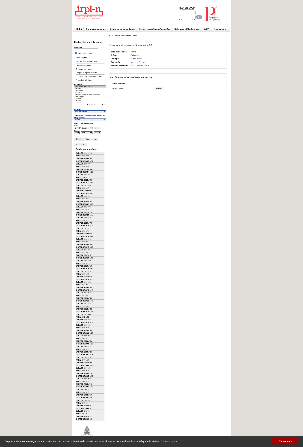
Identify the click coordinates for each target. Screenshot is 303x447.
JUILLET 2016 (81, 261)
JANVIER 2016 (82, 266)
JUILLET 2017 (81, 250)
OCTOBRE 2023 (82, 183)
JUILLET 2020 (81, 218)
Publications (220, 29)
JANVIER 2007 (82, 363)
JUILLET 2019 (81, 228)
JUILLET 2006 (81, 368)
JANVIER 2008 (82, 352)
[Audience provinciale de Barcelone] (90, 95)
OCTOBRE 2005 (82, 376)
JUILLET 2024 (81, 175)
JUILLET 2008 (81, 346)
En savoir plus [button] (169, 441)
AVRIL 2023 (80, 188)
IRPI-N (79, 29)
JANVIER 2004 (82, 395)
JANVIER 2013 (82, 298)
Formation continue (96, 29)
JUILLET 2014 (81, 282)
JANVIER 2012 (82, 309)
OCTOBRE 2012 (82, 301)
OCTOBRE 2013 (82, 290)
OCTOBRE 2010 (82, 322)
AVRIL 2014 (80, 285)
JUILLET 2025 (81, 164)
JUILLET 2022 (81, 196)
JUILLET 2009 (81, 336)
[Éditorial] (90, 101)
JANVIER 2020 (82, 223)
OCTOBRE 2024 (82, 172)
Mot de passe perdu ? (187, 20)
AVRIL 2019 (80, 231)
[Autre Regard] (90, 97)
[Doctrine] (90, 89)
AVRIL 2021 (80, 209)
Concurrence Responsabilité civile (89, 76)
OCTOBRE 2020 (82, 215)
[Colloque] (90, 99)
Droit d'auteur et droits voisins (87, 62)
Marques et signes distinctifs (87, 73)
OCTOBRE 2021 (82, 204)
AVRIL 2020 (80, 220)
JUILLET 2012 (81, 303)
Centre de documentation (122, 29)
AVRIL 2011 (80, 317)
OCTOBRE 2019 (82, 226)
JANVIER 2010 (82, 330)
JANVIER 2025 (82, 169)
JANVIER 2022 (82, 201)
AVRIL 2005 (80, 381)
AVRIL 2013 (80, 295)
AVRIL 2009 (80, 338)
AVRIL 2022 (80, 199)
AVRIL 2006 (80, 371)
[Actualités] (90, 93)
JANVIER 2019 (82, 234)
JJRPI (207, 29)
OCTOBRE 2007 (82, 355)
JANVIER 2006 (82, 373)
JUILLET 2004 (81, 389)
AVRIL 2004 (80, 392)
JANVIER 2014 (82, 287)
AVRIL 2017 (80, 252)
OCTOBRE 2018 (82, 236)
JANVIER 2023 (82, 191)
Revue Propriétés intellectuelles (187, 8)
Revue (154, 29)
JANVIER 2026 (82, 158)
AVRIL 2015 (80, 274)
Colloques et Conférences (186, 29)
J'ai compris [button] (285, 441)
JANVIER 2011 (82, 320)
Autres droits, (132, 35)
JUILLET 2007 (81, 357)
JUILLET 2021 (81, 207)
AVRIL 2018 (80, 242)
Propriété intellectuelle (84, 80)
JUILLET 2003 (81, 400)
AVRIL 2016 (80, 263)
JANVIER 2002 (82, 416)
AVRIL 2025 (80, 166)
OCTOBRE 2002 (82, 408)
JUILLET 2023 (81, 185)
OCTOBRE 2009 (82, 333)
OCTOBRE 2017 (82, 247)
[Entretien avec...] (90, 103)
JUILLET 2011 (81, 314)
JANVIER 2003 (82, 406)
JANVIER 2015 (82, 277)
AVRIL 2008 (80, 349)
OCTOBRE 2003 (82, 397)
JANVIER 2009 (82, 341)
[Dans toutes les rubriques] (90, 86)
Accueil (111, 35)
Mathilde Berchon (138, 62)
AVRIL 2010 (80, 328)
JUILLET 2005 (81, 379)
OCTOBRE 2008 (82, 344)
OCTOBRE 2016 (82, 258)
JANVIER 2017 (82, 255)
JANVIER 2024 (82, 180)
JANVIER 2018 (82, 244)
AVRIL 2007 (80, 360)
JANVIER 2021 (82, 212)
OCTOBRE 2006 (82, 365)
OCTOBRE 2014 (82, 279)
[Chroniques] (90, 91)
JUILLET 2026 (81, 153)
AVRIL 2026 (80, 156)
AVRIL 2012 (80, 306)
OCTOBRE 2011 (82, 312)
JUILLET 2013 (81, 293)
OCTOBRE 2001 (82, 419)
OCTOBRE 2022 (82, 193)
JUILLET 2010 (81, 325)
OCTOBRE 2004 (82, 387)
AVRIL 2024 (80, 177)
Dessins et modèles (83, 65)
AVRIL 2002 (80, 414)
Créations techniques (84, 69)
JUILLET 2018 (81, 239)
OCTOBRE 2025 (82, 161)
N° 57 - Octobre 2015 (140, 66)
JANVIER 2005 (82, 384)
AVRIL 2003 (80, 403)
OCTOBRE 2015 (82, 269)
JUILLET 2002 (81, 411)
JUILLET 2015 (81, 271)
